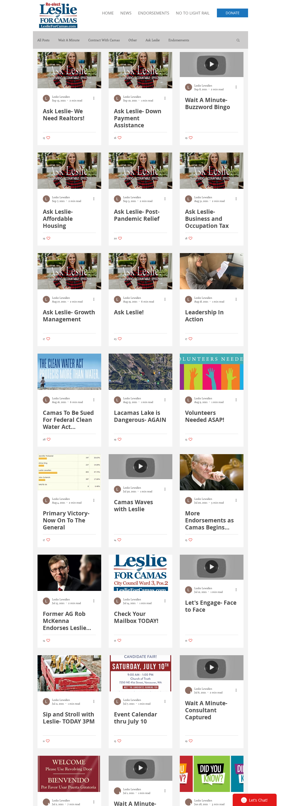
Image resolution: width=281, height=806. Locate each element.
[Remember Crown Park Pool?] (211, 774)
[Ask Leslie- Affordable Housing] (69, 171)
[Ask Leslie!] (140, 271)
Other (132, 40)
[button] (238, 40)
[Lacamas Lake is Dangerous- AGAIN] (140, 372)
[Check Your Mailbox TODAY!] (140, 573)
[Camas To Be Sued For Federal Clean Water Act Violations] (69, 372)
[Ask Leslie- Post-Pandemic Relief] (140, 171)
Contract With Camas (104, 40)
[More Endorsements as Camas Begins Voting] (211, 472)
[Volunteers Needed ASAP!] (211, 372)
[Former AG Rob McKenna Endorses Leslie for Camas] (69, 573)
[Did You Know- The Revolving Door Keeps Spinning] (69, 774)
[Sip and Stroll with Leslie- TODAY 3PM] (69, 673)
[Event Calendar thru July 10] (140, 673)
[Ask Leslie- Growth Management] (69, 271)
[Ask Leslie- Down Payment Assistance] (140, 70)
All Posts (43, 40)
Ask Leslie (153, 40)
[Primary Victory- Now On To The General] (69, 472)
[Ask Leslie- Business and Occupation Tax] (211, 171)
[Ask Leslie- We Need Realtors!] (69, 70)
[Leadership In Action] (211, 271)
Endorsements (178, 40)
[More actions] (95, 98)
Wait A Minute (68, 40)
